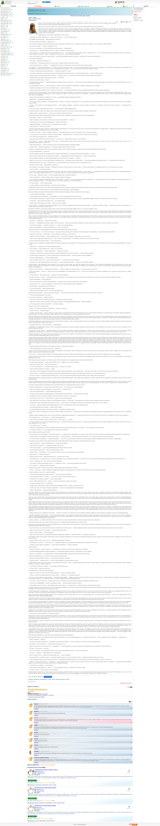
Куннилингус (4, 29)
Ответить (36, 708)
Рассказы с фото (5, 47)
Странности (4, 57)
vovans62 (50, 695)
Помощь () (137, 19)
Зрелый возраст (5, 23)
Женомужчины (4, 22)
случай (37, 820)
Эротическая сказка (6, 73)
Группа (2, 17)
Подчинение (4, 43)
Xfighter (35, 17)
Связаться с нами (138, 20)
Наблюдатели (4, 34)
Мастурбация (4, 31)
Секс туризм (4, 51)
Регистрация (48, 2)
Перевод (3, 39)
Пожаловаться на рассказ (125, 683)
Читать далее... (33, 780)
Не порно (3, 36)
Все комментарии (138, 8)
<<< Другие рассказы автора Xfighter (36, 697)
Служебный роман (5, 54)
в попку (49, 679)
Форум (135, 14)
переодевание (43, 679)
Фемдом (3, 64)
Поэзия (2, 45)
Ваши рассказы (5, 12)
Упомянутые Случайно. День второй (37, 11)
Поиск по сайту (137, 17)
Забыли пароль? (32, 3)
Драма (2, 18)
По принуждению (5, 42)
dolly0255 (38, 695)
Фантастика (4, 62)
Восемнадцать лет (5, 14)
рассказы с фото (65, 679)
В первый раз (4, 11)
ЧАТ (135, 12)
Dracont (36, 704)
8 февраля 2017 (40, 809)
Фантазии (3, 61)
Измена (3, 25)
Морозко (36, 711)
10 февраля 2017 (36, 18)
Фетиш (2, 65)
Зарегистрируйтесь (33, 765)
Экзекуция (3, 68)
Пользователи (137, 11)
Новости (136, 16)
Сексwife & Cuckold (6, 53)
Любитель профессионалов (41, 757)
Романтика (3, 48)
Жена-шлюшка (4, 20)
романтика (36, 679)
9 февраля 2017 (40, 791)
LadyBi (36, 725)
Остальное (3, 37)
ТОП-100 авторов (138, 9)
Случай (3, 56)
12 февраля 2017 (40, 773)
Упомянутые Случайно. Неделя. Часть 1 (38, 13)
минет (31, 679)
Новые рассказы (5, 8)
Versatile (36, 751)
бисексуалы (32, 785)
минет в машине (56, 679)
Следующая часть (48, 676)
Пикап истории (4, 40)
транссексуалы (61, 802)
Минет (2, 33)
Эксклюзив (3, 70)
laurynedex (44, 695)
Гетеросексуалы (5, 15)
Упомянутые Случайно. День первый (37, 10)
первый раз (32, 802)
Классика (3, 28)
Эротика (3, 71)
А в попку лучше (5, 9)
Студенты (3, 59)
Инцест (2, 26)
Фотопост (3, 67)
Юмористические (5, 75)
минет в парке (52, 785)
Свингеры (3, 50)
